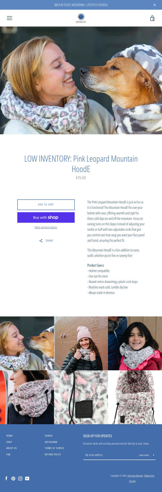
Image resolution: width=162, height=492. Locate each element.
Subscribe (144, 455)
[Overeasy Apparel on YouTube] (27, 478)
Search (49, 435)
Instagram (51, 442)
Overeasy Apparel (135, 475)
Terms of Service (55, 448)
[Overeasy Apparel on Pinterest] (13, 478)
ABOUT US (11, 448)
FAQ (8, 454)
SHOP (9, 442)
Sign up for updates (97, 435)
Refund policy (53, 454)
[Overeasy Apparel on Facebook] (6, 478)
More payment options (46, 227)
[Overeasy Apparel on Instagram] (20, 478)
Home (9, 435)
